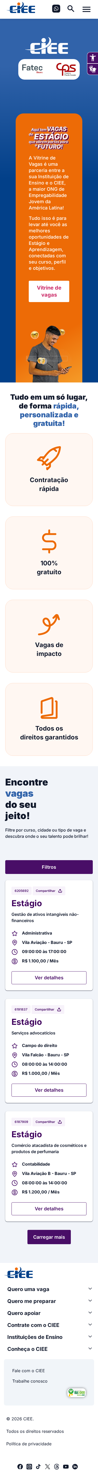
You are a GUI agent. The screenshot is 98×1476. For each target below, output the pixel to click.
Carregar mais (49, 1237)
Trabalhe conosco (30, 1381)
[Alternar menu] (86, 9)
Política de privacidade (28, 1443)
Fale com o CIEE (28, 1370)
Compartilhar (45, 891)
